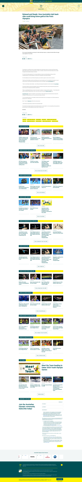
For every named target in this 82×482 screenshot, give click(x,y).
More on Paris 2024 (41, 145)
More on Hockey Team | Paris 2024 (41, 170)
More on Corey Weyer (41, 216)
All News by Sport (41, 394)
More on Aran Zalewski (41, 192)
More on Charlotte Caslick (41, 355)
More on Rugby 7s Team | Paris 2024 (41, 332)
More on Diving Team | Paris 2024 (40, 288)
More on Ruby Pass (41, 266)
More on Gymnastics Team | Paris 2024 (41, 241)
